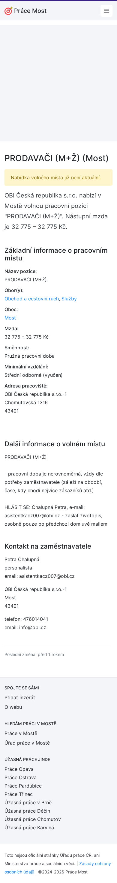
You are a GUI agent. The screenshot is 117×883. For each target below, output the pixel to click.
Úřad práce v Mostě (27, 743)
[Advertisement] (58, 83)
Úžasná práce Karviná (29, 827)
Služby (69, 299)
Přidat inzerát (19, 697)
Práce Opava (19, 769)
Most (10, 318)
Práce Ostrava (20, 777)
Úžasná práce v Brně (28, 802)
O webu (13, 707)
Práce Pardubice (23, 786)
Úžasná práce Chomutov (32, 819)
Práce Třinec (18, 794)
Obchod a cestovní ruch (31, 299)
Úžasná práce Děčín (27, 811)
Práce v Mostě (20, 733)
